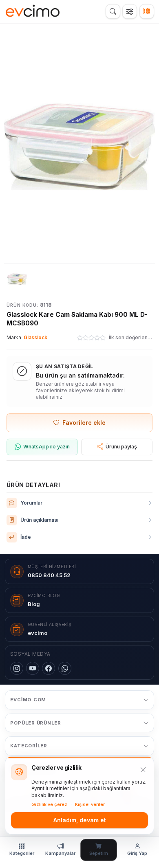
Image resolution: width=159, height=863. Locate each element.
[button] (79, 147)
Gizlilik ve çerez (49, 804)
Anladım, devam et (79, 820)
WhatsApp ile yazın (46, 447)
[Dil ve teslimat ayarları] (129, 11)
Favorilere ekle (84, 422)
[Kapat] (143, 769)
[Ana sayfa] (33, 11)
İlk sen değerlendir (130, 337)
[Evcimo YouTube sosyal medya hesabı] (32, 668)
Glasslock (35, 337)
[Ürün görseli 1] (17, 279)
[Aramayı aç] (113, 11)
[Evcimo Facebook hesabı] (48, 668)
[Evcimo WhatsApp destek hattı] (64, 668)
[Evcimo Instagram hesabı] (16, 668)
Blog (34, 604)
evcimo (37, 633)
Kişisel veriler (90, 804)
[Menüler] (146, 11)
